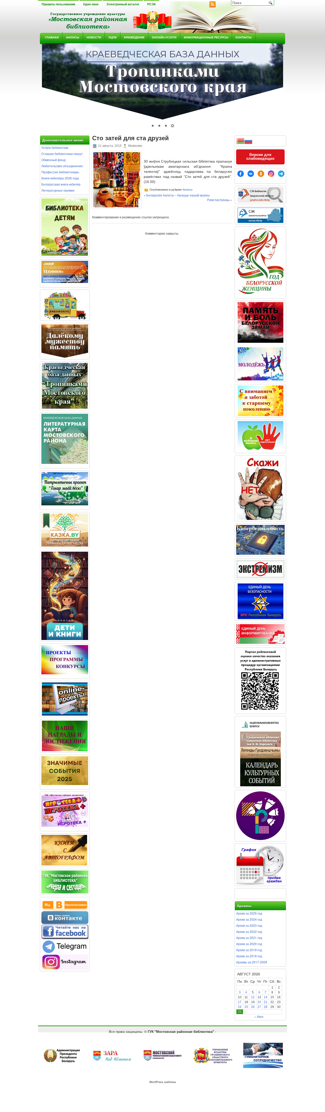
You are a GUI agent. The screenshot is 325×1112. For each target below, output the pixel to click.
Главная (52, 37)
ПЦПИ (112, 37)
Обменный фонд (53, 160)
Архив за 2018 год (249, 956)
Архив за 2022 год (249, 931)
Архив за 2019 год (249, 950)
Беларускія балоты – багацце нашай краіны (178, 195)
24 (239, 1007)
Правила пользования (58, 4)
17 (239, 1002)
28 (265, 1007)
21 (265, 1002)
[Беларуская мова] (240, 140)
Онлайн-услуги (164, 37)
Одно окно (91, 4)
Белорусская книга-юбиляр (60, 184)
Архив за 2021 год (249, 937)
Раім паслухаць (218, 199)
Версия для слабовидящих (260, 156)
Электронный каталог (122, 4)
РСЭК (151, 4)
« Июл (258, 1016)
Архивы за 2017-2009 (251, 962)
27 (259, 1007)
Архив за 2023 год (249, 925)
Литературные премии (57, 190)
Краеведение (134, 37)
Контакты (244, 37)
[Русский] (248, 140)
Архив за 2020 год (249, 944)
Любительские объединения (62, 166)
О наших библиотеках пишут (62, 153)
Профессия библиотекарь (60, 172)
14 (265, 997)
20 (259, 1002)
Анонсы (72, 37)
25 (246, 1007)
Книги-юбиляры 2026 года (60, 178)
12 (253, 997)
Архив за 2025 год (249, 913)
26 (253, 1007)
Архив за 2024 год (249, 919)
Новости (94, 37)
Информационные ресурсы (206, 37)
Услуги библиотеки (54, 147)
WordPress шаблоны (162, 1082)
